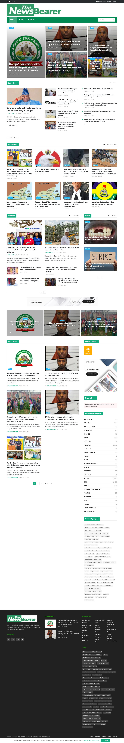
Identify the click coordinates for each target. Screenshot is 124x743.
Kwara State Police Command (93, 559)
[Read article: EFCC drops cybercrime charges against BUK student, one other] (62, 358)
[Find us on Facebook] (9, 1)
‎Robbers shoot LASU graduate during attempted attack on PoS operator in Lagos (47, 204)
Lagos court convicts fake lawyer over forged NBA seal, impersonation (75, 204)
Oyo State (97, 579)
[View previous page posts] (41, 292)
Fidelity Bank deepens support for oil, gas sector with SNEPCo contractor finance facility (61, 270)
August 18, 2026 (63, 95)
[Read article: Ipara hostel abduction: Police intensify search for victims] (104, 191)
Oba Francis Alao (89, 574)
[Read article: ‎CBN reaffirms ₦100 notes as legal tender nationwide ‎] (12, 271)
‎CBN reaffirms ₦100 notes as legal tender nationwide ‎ (30, 269)
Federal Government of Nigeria (93, 548)
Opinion (86, 485)
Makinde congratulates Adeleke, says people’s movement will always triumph (100, 104)
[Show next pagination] (51, 483)
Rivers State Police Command (93, 594)
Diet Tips (105, 533)
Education (88, 441)
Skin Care (106, 594)
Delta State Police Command (93, 533)
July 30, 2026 (96, 206)
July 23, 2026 (21, 254)
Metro (93, 59)
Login (115, 1)
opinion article (89, 579)
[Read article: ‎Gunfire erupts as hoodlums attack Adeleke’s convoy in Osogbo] (24, 96)
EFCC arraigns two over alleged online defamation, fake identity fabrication (101, 47)
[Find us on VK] (22, 639)
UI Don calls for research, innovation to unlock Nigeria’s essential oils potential (67, 125)
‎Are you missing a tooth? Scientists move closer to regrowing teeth (99, 238)
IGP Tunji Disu (89, 556)
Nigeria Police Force (106, 571)
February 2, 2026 (91, 268)
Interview (87, 471)
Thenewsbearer (89, 597)
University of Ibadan (101, 597)
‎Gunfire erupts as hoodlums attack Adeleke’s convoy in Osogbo (24, 109)
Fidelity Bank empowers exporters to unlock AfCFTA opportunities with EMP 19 (68, 281)
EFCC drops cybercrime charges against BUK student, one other (64, 43)
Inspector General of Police (102, 556)
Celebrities (88, 430)
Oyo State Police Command (105, 582)
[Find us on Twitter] (12, 1)
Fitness (86, 456)
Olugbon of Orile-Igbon (106, 577)
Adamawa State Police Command (94, 524)
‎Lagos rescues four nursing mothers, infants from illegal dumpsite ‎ (18, 204)
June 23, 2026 (62, 285)
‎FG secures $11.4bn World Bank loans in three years (29, 280)
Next (16, 137)
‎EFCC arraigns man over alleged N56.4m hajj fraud (47, 170)
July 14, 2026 (58, 252)
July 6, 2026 (24, 283)
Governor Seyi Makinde (102, 550)
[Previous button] (10, 332)
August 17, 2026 (63, 130)
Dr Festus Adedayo (104, 536)
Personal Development (92, 489)
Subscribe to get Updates (104, 1)
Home (12, 19)
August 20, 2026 (95, 53)
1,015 (46, 483)
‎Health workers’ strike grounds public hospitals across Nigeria (100, 265)
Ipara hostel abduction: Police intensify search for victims (103, 203)
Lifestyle (32, 19)
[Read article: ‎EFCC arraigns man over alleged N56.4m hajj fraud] (48, 158)
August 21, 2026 (14, 74)
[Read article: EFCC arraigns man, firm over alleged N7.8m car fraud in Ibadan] (50, 114)
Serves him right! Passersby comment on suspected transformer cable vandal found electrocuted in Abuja (65, 66)
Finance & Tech (89, 452)
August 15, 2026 (89, 124)
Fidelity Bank (107, 548)
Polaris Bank (108, 585)
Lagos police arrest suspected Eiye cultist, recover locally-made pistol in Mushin (75, 171)
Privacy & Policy (106, 736)
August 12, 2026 (97, 176)
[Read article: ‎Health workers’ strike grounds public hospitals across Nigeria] (100, 259)
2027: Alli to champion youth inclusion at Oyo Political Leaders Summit (68, 102)
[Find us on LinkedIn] (14, 1)
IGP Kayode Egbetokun (103, 553)
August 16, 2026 (89, 91)
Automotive (88, 419)
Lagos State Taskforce (109, 562)
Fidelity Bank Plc (89, 550)
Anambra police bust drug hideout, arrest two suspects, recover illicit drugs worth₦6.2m (104, 171)
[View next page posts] (44, 292)
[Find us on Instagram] (18, 639)
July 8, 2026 (50, 274)
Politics (87, 493)
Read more (13, 125)
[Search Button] (113, 20)
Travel (86, 504)
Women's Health (89, 600)
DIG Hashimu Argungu (91, 536)
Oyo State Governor (90, 582)
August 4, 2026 (68, 209)
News (11, 27)
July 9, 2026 (24, 272)
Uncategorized (89, 511)
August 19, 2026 (95, 74)
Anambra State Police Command (94, 527)
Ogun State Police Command (104, 574)
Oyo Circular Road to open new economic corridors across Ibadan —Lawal (67, 91)
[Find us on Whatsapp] (7, 1)
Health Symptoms (89, 553)
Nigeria (87, 571)
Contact (115, 736)
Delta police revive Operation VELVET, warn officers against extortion (99, 96)
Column (87, 434)
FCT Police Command (91, 545)
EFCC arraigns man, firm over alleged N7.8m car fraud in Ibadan (68, 113)
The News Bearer (13, 386)
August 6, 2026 (40, 209)
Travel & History (90, 508)
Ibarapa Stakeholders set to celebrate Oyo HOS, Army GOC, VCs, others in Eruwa (24, 67)
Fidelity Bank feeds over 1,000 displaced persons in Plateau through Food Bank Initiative (21, 250)
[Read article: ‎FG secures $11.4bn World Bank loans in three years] (12, 282)
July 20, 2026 (89, 242)
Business (76, 215)
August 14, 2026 (68, 176)
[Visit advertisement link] (62, 301)
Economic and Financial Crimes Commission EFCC (99, 542)
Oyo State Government (108, 579)
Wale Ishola (11, 113)
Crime (115, 144)
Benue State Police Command (93, 530)
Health (21, 19)
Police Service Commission (92, 588)
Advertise (97, 736)
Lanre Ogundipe (89, 565)
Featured (87, 445)
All (110, 83)
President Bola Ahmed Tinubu (93, 591)
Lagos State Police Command (93, 562)
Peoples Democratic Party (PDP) (94, 585)
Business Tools (89, 426)
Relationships (89, 496)
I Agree (105, 740)
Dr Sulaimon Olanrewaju (91, 539)
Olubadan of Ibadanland (91, 577)
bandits (107, 527)
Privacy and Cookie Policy (91, 740)
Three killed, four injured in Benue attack (98, 89)
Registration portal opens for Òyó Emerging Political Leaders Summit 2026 (99, 120)
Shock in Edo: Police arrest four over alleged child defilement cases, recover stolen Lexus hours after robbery (101, 66)
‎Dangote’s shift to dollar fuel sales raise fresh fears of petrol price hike (62, 249)
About (91, 736)
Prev (10, 137)
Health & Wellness (90, 463)
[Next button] (114, 332)
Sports (86, 500)
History (87, 467)
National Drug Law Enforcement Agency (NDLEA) (98, 568)
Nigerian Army (95, 571)
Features (87, 449)
